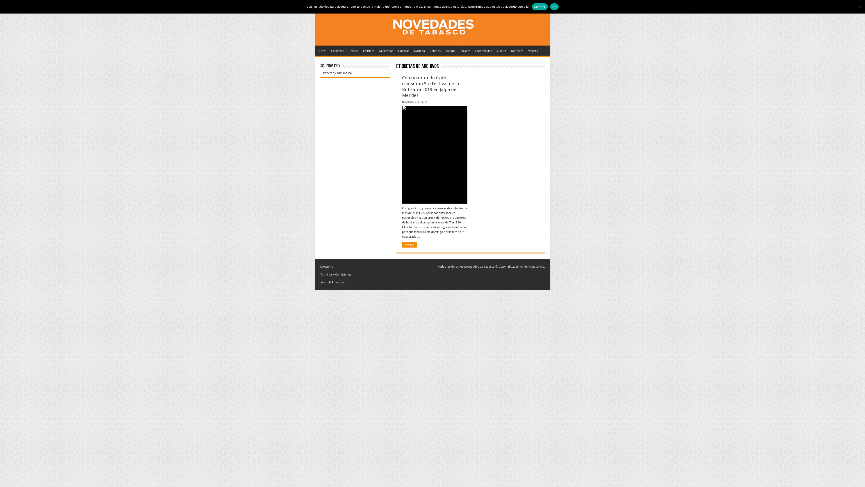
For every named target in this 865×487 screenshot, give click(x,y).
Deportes (517, 51)
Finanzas (403, 51)
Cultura (501, 51)
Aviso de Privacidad (333, 282)
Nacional (420, 51)
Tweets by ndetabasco (337, 73)
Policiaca (368, 51)
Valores (533, 51)
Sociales (465, 51)
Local (322, 51)
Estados (435, 51)
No (554, 7)
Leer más (409, 244)
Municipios (386, 51)
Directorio (326, 266)
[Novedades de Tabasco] (432, 25)
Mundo (450, 51)
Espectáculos (483, 51)
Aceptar (540, 7)
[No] (859, 7)
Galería (409, 102)
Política (353, 51)
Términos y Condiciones (335, 274)
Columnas (337, 51)
